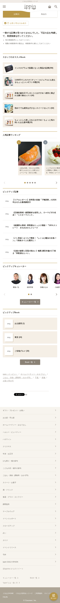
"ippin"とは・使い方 (10, 583)
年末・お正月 (8, 454)
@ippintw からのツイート (13, 569)
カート (49, 6)
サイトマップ (49, 593)
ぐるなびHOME (8, 593)
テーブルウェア (9, 511)
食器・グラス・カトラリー (13, 497)
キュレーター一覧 (9, 578)
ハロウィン (7, 439)
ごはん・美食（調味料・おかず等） (16, 475)
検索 (56, 6)
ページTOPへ (30, 388)
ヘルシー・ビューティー (12, 432)
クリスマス (7, 446)
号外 (4, 555)
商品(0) (43, 14)
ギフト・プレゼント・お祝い (14, 410)
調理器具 (6, 504)
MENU (4, 6)
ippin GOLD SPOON (10, 562)
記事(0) (16, 14)
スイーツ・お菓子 (9, 483)
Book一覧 (33, 578)
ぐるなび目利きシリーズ (24, 593)
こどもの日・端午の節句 (12, 468)
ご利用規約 (38, 593)
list (26, 394)
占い (4, 533)
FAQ (4, 597)
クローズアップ (9, 526)
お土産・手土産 (9, 418)
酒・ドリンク (8, 490)
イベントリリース (9, 547)
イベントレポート (9, 519)
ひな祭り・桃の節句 (10, 461)
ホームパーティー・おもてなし (14, 425)
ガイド (5, 540)
